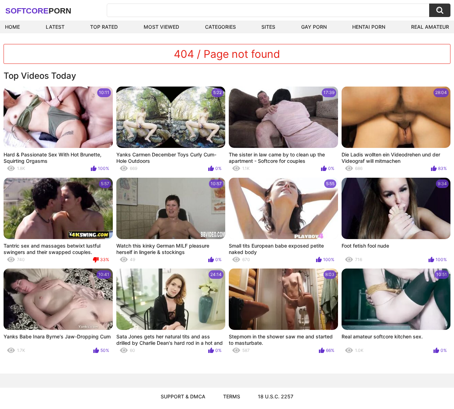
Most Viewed (161, 27)
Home (12, 27)
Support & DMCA (183, 396)
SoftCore (38, 10)
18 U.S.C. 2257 (275, 396)
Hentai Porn (368, 27)
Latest (55, 27)
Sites (268, 27)
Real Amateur (430, 27)
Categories (220, 27)
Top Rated (104, 27)
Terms (231, 396)
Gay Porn (314, 27)
